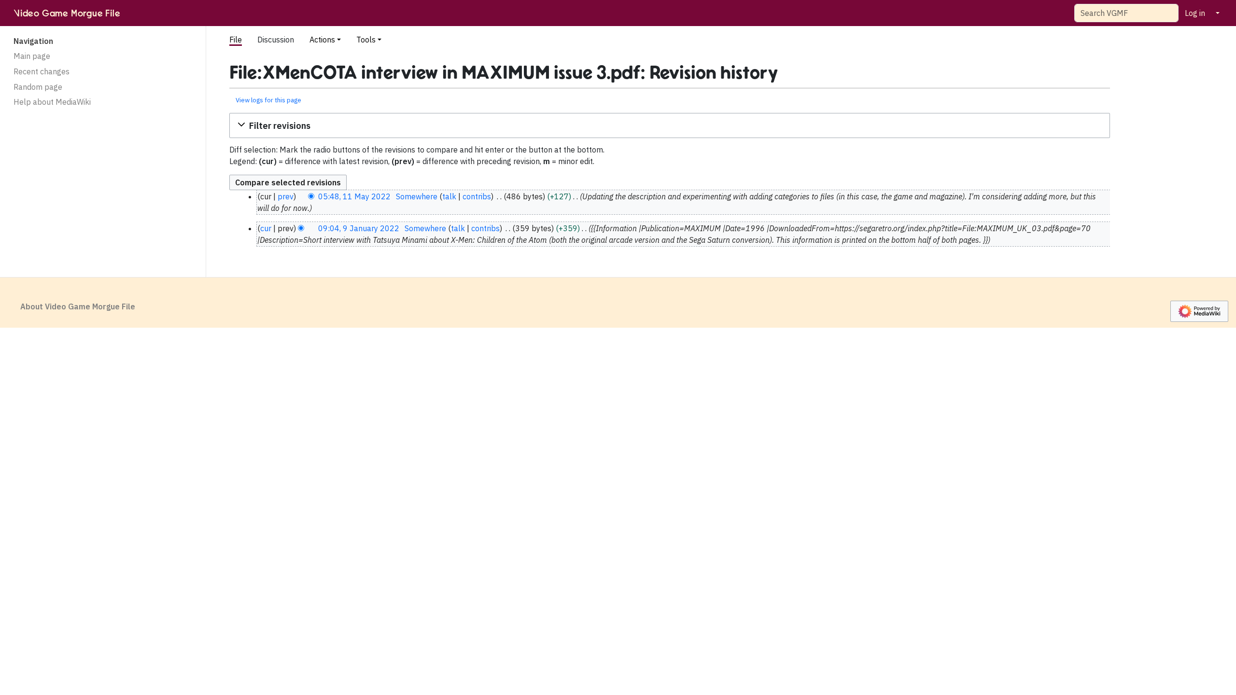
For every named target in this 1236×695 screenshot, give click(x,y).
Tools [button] (366, 39)
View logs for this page (268, 100)
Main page (32, 56)
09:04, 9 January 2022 (358, 228)
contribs (477, 196)
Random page (38, 87)
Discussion (275, 39)
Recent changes (42, 71)
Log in (1195, 13)
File (235, 39)
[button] (670, 125)
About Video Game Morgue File (77, 306)
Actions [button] (322, 39)
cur (265, 228)
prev (286, 196)
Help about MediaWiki (52, 102)
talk (449, 196)
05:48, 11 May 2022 (354, 196)
